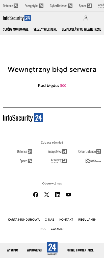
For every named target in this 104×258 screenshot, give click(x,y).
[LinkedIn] (57, 194)
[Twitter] (46, 194)
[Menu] (98, 18)
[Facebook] (35, 194)
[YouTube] (68, 194)
